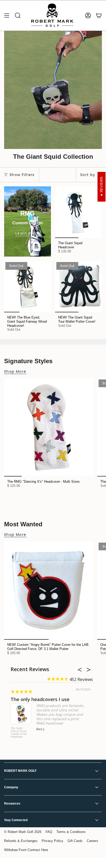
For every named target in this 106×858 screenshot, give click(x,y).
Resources (12, 803)
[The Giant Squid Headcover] (78, 212)
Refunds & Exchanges (21, 841)
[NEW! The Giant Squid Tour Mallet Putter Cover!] (78, 286)
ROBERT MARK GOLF (20, 771)
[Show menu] (7, 15)
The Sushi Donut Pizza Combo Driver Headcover (19, 732)
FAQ (49, 832)
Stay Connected (16, 820)
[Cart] (98, 15)
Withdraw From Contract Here (26, 850)
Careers (92, 841)
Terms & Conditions (71, 832)
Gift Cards (75, 841)
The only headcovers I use (40, 699)
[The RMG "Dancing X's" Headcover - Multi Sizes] (48, 427)
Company (11, 787)
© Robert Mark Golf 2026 (22, 832)
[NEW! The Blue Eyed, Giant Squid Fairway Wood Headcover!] (27, 286)
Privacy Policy (52, 841)
